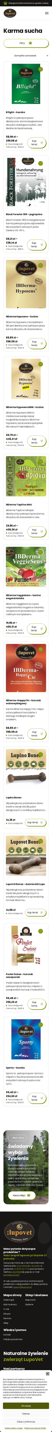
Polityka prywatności (13, 1339)
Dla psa (6, 1313)
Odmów (26, 1413)
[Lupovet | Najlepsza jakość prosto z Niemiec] (9, 13)
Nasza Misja (19, 1195)
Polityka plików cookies (14, 1428)
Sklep (5, 1323)
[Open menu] (47, 13)
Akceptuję (26, 1406)
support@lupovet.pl (22, 1287)
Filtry (22, 43)
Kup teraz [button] (32, 822)
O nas (6, 1309)
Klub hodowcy (10, 1304)
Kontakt (7, 1334)
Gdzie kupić (8, 1299)
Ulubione (29, 1304)
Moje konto (30, 1299)
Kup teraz (34, 142)
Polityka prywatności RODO (35, 1428)
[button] (47, 1373)
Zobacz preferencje (26, 1421)
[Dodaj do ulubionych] (40, 69)
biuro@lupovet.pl (11, 1275)
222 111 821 (16, 1272)
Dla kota (7, 1318)
